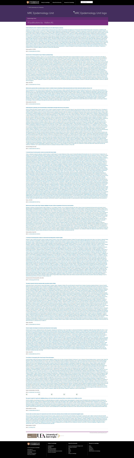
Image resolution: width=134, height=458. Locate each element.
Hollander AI (47, 132)
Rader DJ (81, 78)
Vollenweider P (29, 191)
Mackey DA (84, 183)
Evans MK (80, 63)
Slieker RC (32, 118)
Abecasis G (101, 139)
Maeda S (58, 68)
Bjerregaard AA (53, 114)
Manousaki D (90, 46)
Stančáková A (73, 70)
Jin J (28, 96)
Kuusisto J (61, 66)
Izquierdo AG (32, 90)
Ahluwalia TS (36, 61)
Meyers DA (89, 92)
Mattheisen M (90, 164)
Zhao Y (38, 31)
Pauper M (46, 120)
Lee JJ (88, 58)
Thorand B (97, 70)
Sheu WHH (103, 74)
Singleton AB (63, 189)
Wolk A (70, 41)
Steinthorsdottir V (79, 70)
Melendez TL (28, 165)
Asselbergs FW (35, 127)
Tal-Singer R (78, 90)
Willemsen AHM (34, 139)
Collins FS (57, 75)
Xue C (100, 109)
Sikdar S (31, 96)
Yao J (53, 58)
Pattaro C (80, 185)
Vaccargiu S (73, 122)
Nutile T (76, 32)
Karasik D (71, 37)
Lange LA (68, 66)
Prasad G (73, 69)
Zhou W (69, 110)
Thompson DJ (77, 29)
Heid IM (60, 128)
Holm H (39, 110)
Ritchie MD (85, 78)
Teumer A (83, 169)
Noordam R (72, 32)
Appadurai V (94, 155)
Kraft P (63, 42)
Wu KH (80, 109)
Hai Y (31, 59)
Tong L (78, 59)
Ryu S (93, 119)
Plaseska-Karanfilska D (48, 39)
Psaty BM (44, 74)
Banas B (32, 122)
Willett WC (91, 191)
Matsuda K (72, 68)
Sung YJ (98, 120)
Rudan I (95, 98)
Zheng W (77, 41)
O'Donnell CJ (81, 143)
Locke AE (31, 68)
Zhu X (47, 109)
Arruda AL (83, 56)
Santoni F (82, 29)
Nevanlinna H (75, 38)
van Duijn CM (56, 134)
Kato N (48, 76)
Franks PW (50, 137)
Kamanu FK (90, 65)
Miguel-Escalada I (29, 208)
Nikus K (101, 123)
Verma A (27, 118)
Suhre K (60, 95)
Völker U (104, 190)
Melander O (81, 68)
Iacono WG (93, 179)
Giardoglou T (85, 125)
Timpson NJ (36, 43)
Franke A (27, 128)
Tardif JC (81, 134)
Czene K (53, 34)
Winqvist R (66, 41)
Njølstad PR (72, 46)
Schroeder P (28, 58)
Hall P (76, 36)
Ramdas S (44, 109)
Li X (52, 120)
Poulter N (35, 138)
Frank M (82, 118)
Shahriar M (48, 70)
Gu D (37, 137)
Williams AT (63, 96)
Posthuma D (37, 186)
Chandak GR (51, 75)
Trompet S (65, 59)
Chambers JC (45, 79)
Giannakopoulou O (43, 124)
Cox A (46, 34)
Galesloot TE (95, 115)
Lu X (32, 130)
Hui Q (86, 109)
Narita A (31, 112)
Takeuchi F (63, 58)
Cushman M (30, 63)
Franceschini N (95, 31)
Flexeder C (62, 92)
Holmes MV (87, 140)
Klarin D (89, 109)
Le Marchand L (33, 183)
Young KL (46, 198)
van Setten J (57, 124)
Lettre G (84, 134)
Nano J (66, 58)
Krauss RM (36, 132)
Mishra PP (52, 165)
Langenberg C (63, 78)
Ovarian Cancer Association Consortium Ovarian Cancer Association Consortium (41, 44)
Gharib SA (58, 92)
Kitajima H (49, 207)
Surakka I (40, 109)
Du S (61, 63)
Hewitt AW (72, 127)
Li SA (104, 162)
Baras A (98, 140)
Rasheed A (81, 112)
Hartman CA (28, 179)
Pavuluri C (60, 90)
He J (78, 160)
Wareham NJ (57, 43)
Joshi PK (33, 32)
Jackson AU (79, 161)
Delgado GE (49, 118)
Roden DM (34, 188)
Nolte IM (79, 38)
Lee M (34, 96)
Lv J (46, 68)
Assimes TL (67, 144)
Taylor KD (93, 70)
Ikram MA (53, 65)
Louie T (35, 68)
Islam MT (61, 65)
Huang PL (72, 179)
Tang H (64, 124)
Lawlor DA (67, 42)
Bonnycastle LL (35, 156)
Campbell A (78, 31)
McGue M (43, 184)
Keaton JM (36, 66)
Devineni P (94, 157)
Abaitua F (92, 211)
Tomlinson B (28, 71)
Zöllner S (89, 78)
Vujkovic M (102, 79)
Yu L (75, 171)
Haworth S (32, 114)
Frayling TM (99, 63)
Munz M (61, 115)
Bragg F (41, 58)
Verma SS (66, 170)
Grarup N (39, 59)
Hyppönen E (88, 179)
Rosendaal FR (72, 39)
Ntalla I (31, 69)
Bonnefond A (89, 74)
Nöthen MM (44, 185)
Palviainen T (35, 97)
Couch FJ (43, 34)
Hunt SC (80, 179)
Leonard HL (74, 118)
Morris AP (27, 80)
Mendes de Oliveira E (50, 29)
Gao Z (28, 114)
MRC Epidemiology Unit (33, 7)
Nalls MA (105, 68)
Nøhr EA (75, 42)
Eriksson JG (90, 34)
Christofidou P (85, 117)
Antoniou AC (63, 33)
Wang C (100, 118)
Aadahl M (48, 114)
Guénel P (68, 36)
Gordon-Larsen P (62, 64)
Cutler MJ (67, 175)
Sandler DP (87, 39)
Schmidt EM (54, 113)
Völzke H (52, 43)
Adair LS (99, 60)
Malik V (64, 90)
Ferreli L (27, 36)
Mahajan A (78, 79)
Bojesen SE (99, 33)
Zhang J (52, 143)
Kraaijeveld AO (41, 127)
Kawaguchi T (31, 66)
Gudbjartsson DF (102, 29)
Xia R (40, 119)
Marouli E (72, 109)
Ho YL (59, 143)
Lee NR (78, 66)
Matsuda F (61, 74)
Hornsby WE (28, 161)
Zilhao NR (39, 118)
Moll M (71, 90)
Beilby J (91, 95)
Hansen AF (36, 93)
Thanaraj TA (69, 129)
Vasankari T (91, 97)
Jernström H (62, 37)
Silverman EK (35, 100)
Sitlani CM (93, 167)
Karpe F (51, 138)
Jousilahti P (85, 142)
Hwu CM (44, 65)
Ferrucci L (88, 176)
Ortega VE (85, 92)
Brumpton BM (74, 110)
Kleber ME (45, 118)
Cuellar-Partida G (57, 157)
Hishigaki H (66, 134)
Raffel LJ (81, 73)
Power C (42, 186)
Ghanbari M (37, 76)
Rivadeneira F (64, 196)
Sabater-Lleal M (97, 114)
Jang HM (69, 65)
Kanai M (66, 110)
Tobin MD (68, 100)
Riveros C (36, 167)
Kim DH (51, 66)
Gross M (67, 64)
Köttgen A (56, 76)
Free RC (67, 96)
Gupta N (103, 92)
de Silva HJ (42, 63)
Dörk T (78, 34)
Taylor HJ (42, 56)
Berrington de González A (86, 33)
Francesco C (81, 137)
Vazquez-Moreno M (59, 117)
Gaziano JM (87, 143)
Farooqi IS (36, 47)
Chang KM (64, 79)
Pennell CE (85, 42)
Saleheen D (90, 76)
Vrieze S (63, 155)
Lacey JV (88, 37)
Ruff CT (101, 78)
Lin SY (84, 123)
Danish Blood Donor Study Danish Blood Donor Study (95, 43)
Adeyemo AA (38, 123)
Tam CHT (101, 59)
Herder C (92, 64)
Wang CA (34, 33)
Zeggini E (32, 80)
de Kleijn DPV (99, 175)
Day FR (49, 47)
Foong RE (88, 96)
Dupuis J (44, 76)
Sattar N (38, 70)
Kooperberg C (78, 76)
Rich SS (98, 75)
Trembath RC (59, 142)
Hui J (85, 95)
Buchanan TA (60, 61)
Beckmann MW (78, 33)
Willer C (46, 93)
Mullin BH (81, 95)
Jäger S (56, 125)
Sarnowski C (51, 59)
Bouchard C (86, 127)
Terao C (44, 31)
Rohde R (93, 69)
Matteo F (28, 115)
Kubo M (102, 142)
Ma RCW (32, 75)
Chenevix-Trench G (30, 42)
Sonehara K (87, 56)
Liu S (83, 76)
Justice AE (103, 140)
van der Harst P (30, 135)
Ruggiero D (77, 39)
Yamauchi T (35, 79)
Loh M (98, 207)
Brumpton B (51, 98)
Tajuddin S (61, 211)
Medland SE (62, 32)
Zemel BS (74, 41)
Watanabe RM (60, 191)
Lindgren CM (97, 66)
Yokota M (67, 74)
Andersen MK (86, 155)
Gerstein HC (32, 64)
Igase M (84, 73)
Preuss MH (100, 56)
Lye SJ (80, 183)
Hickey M (93, 36)
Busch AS (67, 29)
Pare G (65, 75)
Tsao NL (104, 117)
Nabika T (60, 125)
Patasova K (95, 95)
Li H (28, 125)
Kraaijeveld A (75, 181)
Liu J (28, 68)
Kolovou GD (52, 181)
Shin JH (72, 124)
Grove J (47, 160)
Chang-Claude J (37, 34)
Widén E (61, 43)
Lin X (70, 134)
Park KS (83, 75)
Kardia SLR (71, 74)
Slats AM (77, 95)
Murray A (85, 46)
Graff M (59, 58)
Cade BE (70, 60)
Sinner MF (69, 189)
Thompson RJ (55, 90)
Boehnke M (93, 79)
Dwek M (86, 34)
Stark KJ (64, 128)
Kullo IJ (28, 112)
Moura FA (97, 68)
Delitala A (81, 157)
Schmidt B (86, 118)
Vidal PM (103, 183)
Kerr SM (29, 92)
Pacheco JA (93, 110)
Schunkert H (45, 137)
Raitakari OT (45, 97)
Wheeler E (86, 71)
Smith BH (58, 93)
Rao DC (99, 132)
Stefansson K (102, 46)
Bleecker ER (94, 92)
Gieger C (43, 42)
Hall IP (64, 100)
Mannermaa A (35, 38)
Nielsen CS (39, 185)
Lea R (93, 162)
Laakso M (52, 76)
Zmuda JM (32, 117)
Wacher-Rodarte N (79, 71)
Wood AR (105, 113)
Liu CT (65, 183)
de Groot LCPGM (87, 175)
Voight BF (106, 79)
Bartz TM (53, 92)
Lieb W (105, 127)
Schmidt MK (101, 39)
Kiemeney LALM (100, 135)
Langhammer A (41, 93)
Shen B (52, 70)
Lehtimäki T (40, 97)
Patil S (45, 69)
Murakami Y (32, 143)
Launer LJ (98, 37)
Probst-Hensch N (76, 98)
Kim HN (90, 119)
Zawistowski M (48, 73)
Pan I (91, 58)
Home (28, 7)
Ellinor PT (58, 176)
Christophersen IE (33, 175)
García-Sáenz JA (52, 36)
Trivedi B (48, 112)
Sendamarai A (75, 167)
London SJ (54, 100)
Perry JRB (54, 47)
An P (60, 60)
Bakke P (82, 90)
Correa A (57, 132)
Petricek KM (86, 29)
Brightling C (82, 97)
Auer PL (68, 33)
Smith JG (72, 189)
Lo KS (35, 118)
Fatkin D (74, 176)
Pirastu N (43, 96)
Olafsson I (43, 110)
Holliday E (101, 160)
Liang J (61, 124)
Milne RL (64, 38)
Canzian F (32, 34)
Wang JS (87, 123)
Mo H (89, 68)
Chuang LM (39, 138)
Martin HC (40, 112)
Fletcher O (31, 36)
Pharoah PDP (61, 46)
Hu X (81, 92)
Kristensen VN (83, 37)
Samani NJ (64, 130)
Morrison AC (86, 98)
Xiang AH (63, 60)
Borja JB (47, 174)
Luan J (46, 32)
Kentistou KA (28, 29)
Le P (42, 118)
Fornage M (72, 133)
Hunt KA (44, 112)
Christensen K (76, 135)
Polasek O (85, 32)
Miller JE (65, 112)
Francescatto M (69, 159)
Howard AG (102, 64)
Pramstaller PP (66, 135)
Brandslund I (55, 61)
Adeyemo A (103, 60)
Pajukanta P (72, 130)
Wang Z (97, 109)
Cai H (72, 156)
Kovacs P (81, 125)
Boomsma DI (102, 41)
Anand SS (41, 61)
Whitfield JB (69, 140)
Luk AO (41, 68)
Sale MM (69, 75)
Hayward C (57, 42)
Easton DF (68, 46)
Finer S (27, 79)
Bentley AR (28, 123)
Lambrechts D (92, 37)
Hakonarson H (85, 36)
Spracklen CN (83, 79)
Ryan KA (56, 167)
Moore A (53, 155)
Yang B (71, 115)
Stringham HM (76, 119)
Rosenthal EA (98, 110)
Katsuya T (105, 65)
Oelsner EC (100, 91)
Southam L (38, 56)
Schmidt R (50, 129)
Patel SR (41, 69)
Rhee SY (53, 128)
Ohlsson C (32, 128)
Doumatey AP (56, 63)
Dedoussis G (47, 63)
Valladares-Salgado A (56, 71)
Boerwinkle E (97, 41)
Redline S (91, 73)
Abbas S (73, 140)
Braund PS (73, 125)
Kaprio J (49, 97)
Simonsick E (50, 134)
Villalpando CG (63, 133)
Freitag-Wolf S (66, 123)
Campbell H (52, 125)
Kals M (38, 58)
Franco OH (95, 63)
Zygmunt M (44, 33)
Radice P (63, 39)
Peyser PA (76, 74)
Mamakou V (62, 68)
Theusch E (55, 120)
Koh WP (59, 76)
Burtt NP (57, 133)
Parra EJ (97, 58)
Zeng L (64, 115)
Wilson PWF (92, 143)
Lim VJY (97, 59)
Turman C (54, 41)
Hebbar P (54, 122)
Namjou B (72, 142)
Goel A (92, 114)
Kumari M (102, 134)
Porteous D (54, 93)
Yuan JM (39, 73)
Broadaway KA (78, 60)
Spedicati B (28, 41)
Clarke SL (51, 109)
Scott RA (81, 58)
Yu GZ (52, 207)
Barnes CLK (72, 33)
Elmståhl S (62, 176)
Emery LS (72, 63)
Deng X (90, 157)
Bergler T (85, 172)
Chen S (101, 120)
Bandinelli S (92, 41)
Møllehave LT (56, 115)
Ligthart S (93, 66)
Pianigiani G (41, 39)
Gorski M (44, 160)
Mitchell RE (40, 114)
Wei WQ (64, 142)
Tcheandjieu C (70, 169)
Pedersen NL (79, 42)
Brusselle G (83, 91)
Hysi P (99, 95)
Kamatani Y (38, 32)
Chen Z (32, 47)
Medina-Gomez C (90, 113)
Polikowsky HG (63, 69)
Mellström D (36, 128)
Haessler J (52, 112)
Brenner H (104, 33)
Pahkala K (32, 129)
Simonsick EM (51, 189)
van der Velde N (85, 190)
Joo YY (104, 59)
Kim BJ (29, 78)
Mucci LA (87, 184)
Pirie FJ (58, 69)
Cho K (77, 143)
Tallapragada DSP (55, 169)
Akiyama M (55, 110)
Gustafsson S (63, 113)
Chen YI (95, 75)
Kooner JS (74, 76)
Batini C (50, 90)
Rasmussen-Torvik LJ (79, 69)
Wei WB (86, 120)
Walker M (29, 133)
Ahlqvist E (48, 78)
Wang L (84, 170)
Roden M (90, 69)
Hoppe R (102, 36)
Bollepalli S (74, 120)
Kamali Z (88, 60)
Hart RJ (89, 36)
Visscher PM (98, 198)
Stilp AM (84, 70)
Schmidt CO (96, 39)
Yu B (77, 93)
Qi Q (56, 186)
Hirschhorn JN (102, 143)
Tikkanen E (49, 41)
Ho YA (94, 160)
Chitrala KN (100, 122)
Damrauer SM (97, 134)
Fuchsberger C (42, 117)
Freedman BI (104, 63)
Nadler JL (101, 68)
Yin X (46, 56)
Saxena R (66, 167)
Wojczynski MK (70, 117)
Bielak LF (105, 58)
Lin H (30, 164)
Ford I (91, 63)
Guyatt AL (47, 90)
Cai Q (49, 124)
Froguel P (94, 74)
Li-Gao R (89, 66)
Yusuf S (43, 73)
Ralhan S (70, 186)
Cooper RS (51, 175)
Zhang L (52, 73)
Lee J (27, 78)
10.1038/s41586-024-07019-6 (34, 84)
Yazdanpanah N (65, 31)
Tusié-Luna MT (61, 190)
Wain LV (61, 100)
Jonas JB (80, 65)
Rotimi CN (52, 74)
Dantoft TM (48, 138)
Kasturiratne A (100, 65)
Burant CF (65, 61)
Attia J (92, 132)
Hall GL (71, 97)
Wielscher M (41, 92)
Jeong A (49, 92)
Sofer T (43, 59)
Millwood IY (59, 38)
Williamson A (83, 60)
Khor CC (43, 66)
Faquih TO (68, 95)
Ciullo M (56, 130)
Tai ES (41, 76)
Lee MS (75, 66)
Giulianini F (57, 112)
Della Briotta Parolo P (37, 208)
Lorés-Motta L (41, 120)
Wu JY (107, 74)
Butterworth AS (70, 61)
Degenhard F (71, 157)
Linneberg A (103, 66)
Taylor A (96, 96)
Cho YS (94, 73)
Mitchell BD (67, 184)
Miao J (68, 154)
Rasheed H (79, 110)
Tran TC (32, 71)
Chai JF (101, 58)
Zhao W (92, 112)
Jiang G (76, 65)
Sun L (46, 169)
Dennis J (66, 34)
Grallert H (64, 36)
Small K (105, 39)
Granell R (64, 95)
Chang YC (105, 156)
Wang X (70, 96)
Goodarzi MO (53, 78)
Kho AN (40, 66)
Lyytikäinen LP (96, 123)
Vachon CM (58, 41)
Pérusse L (81, 127)
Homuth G (65, 98)
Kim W (74, 90)
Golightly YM (77, 132)
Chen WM (82, 59)
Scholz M (90, 115)
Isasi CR (105, 179)
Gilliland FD (79, 96)
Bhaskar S (103, 155)
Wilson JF (65, 43)
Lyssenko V (54, 68)
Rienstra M (103, 186)
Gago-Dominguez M (38, 36)
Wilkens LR (81, 191)
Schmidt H (54, 129)
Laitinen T (96, 97)
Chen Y (55, 143)
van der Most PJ (79, 122)
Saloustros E (82, 39)
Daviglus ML (73, 93)
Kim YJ (56, 58)
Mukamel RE (81, 154)
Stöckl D (27, 43)
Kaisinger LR (33, 29)
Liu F (104, 120)
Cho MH (58, 100)
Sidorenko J (41, 154)
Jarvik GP (68, 142)
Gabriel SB (99, 92)
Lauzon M (88, 162)
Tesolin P (79, 169)
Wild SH (44, 125)
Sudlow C (31, 43)
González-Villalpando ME (54, 64)
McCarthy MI (40, 38)
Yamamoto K (30, 73)
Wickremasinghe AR (92, 71)
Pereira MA (51, 69)
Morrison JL (75, 96)
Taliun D (94, 58)
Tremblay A (46, 190)
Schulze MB (86, 129)
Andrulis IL (53, 33)
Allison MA (78, 155)
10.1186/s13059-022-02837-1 (34, 148)
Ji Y (106, 154)
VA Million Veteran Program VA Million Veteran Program (68, 73)
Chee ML (88, 61)
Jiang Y (60, 154)
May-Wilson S (38, 96)
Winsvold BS (38, 171)
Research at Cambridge (69, 2)
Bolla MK (53, 31)
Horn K (105, 160)
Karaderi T (28, 155)
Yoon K (34, 73)
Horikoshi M (28, 47)
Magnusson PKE (29, 38)
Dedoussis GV (29, 176)
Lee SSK (95, 56)
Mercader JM (88, 79)
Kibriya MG (48, 66)
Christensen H (48, 117)
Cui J (91, 60)
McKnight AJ (102, 133)
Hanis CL (29, 74)
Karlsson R (42, 32)
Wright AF (106, 191)
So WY (69, 70)
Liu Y (64, 74)
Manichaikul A (94, 91)
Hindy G (85, 112)
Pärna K (49, 166)
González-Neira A (59, 36)
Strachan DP (40, 100)
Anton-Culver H (58, 33)
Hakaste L (80, 64)
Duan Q (63, 63)
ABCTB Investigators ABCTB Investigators (52, 37)
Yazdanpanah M (58, 31)
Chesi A (31, 157)
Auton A (61, 198)
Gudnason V (51, 42)
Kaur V (27, 66)
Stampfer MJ (86, 189)
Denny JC (31, 79)
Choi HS (67, 60)
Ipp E (88, 73)
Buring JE (28, 34)
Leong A (81, 66)
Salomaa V (100, 97)
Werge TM (73, 191)
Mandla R (53, 56)
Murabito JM (81, 46)
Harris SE (92, 96)
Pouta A (54, 39)
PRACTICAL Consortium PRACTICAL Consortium (76, 195)
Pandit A (58, 113)
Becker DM (56, 74)
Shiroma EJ (36, 189)
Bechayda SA (94, 130)
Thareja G (90, 93)
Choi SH (35, 157)
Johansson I (91, 161)
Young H (67, 171)
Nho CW (92, 165)
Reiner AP (86, 69)
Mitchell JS (37, 117)
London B (73, 183)
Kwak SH (69, 59)
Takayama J (36, 112)
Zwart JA (69, 193)
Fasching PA (95, 34)
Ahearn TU (48, 33)
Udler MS (50, 71)
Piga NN (97, 90)
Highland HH (102, 154)
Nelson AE (72, 132)
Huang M (29, 65)
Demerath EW (62, 34)
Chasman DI (83, 31)
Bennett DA (105, 129)
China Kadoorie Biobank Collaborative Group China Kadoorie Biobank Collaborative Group (53, 91)
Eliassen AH (53, 176)
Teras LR (45, 41)
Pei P (48, 69)
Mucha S (70, 165)
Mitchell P (68, 127)
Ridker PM (90, 42)
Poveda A (75, 115)
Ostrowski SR (104, 38)
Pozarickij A (59, 39)
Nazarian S (100, 184)
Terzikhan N (68, 124)
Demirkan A (69, 118)
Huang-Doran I (96, 29)
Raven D (27, 167)
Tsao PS (60, 79)
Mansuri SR (67, 68)
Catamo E (90, 156)
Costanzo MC (50, 133)
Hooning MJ (98, 36)
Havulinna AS (84, 110)
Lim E (79, 93)
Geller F (96, 159)
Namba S (92, 56)
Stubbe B (78, 92)
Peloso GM (72, 144)
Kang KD (67, 180)
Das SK (38, 63)
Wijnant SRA (73, 91)
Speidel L (60, 207)
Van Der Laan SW (94, 122)
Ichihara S (49, 65)
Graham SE (32, 109)
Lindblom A (105, 37)
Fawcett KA (87, 90)
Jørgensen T (85, 65)
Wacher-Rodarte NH (40, 191)
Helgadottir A (28, 110)
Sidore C (89, 167)
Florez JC (77, 78)
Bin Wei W (96, 170)
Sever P (31, 138)
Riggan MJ (49, 31)
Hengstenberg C (53, 179)
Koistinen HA (34, 133)
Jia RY (41, 31)
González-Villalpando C (44, 64)
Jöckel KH (28, 134)
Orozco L (38, 69)
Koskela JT (103, 95)
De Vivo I (74, 34)
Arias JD (71, 154)
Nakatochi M (74, 58)
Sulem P (76, 46)
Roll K (97, 69)
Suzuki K (27, 56)
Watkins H (99, 137)
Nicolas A (40, 60)
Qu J (63, 134)
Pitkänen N (85, 122)
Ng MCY (50, 79)
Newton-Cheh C (33, 185)
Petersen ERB (47, 123)
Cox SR (63, 97)
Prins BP (36, 60)
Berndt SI (78, 198)
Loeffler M (28, 137)
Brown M (40, 130)
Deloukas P (59, 144)
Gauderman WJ (77, 97)
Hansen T (95, 76)
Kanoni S (70, 56)
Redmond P (100, 96)
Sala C (96, 32)
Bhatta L (49, 93)
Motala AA (77, 75)
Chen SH (95, 61)
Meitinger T (46, 38)
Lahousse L (78, 91)
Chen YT (99, 61)
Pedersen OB (32, 39)
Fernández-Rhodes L (102, 34)
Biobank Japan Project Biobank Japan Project (95, 44)
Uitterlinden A (45, 43)
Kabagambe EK (66, 211)
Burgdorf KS (64, 156)
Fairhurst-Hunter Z (42, 159)
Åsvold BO (98, 142)
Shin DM (57, 70)
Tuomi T (47, 75)
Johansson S (45, 47)
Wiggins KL (33, 171)
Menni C (49, 38)
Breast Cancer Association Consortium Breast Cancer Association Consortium (71, 44)
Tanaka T (103, 32)
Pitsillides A (96, 113)
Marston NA (97, 78)
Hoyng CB (68, 179)
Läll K (65, 66)
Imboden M (46, 92)
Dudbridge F (29, 100)
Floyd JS (88, 63)
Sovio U (101, 42)
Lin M (65, 122)
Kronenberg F (56, 66)
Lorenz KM (49, 56)
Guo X (46, 58)
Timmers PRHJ (57, 96)
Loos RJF (73, 78)
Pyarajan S (86, 166)
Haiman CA (73, 36)
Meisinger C (67, 32)
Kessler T (88, 180)
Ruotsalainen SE (50, 167)
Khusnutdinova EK (76, 37)
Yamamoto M (49, 142)
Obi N (87, 38)
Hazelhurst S (44, 140)
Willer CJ (63, 144)
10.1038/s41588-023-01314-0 (34, 104)
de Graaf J (105, 135)
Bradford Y (61, 112)
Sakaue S (59, 110)
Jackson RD (76, 124)
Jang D (54, 133)
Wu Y (45, 171)
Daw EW (67, 157)
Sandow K (28, 70)
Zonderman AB (39, 74)
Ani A (91, 155)
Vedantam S (59, 109)
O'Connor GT (85, 93)
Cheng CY (33, 76)
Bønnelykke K (32, 174)
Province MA (102, 73)
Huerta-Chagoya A (59, 56)
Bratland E (28, 31)
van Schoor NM (97, 190)
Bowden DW (63, 76)
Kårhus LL (89, 114)
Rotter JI (97, 79)
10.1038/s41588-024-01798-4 (34, 51)
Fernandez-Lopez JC (53, 119)
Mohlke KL (58, 78)
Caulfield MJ (44, 130)
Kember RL (59, 162)
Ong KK (57, 47)
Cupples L (40, 139)
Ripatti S (80, 135)
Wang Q (62, 41)
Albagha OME (95, 93)
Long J (72, 59)
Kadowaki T (40, 79)
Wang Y (36, 109)
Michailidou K (54, 38)
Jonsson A (100, 161)
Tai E (75, 133)
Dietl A (97, 157)
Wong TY (35, 75)
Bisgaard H (98, 172)
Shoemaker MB (42, 189)
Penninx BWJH (95, 185)
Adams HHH (38, 172)
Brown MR (36, 92)
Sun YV (37, 144)
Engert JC (85, 74)
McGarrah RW (37, 184)
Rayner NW (74, 56)
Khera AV (63, 137)
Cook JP (85, 58)
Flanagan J (87, 211)
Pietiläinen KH (59, 97)
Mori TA (102, 127)
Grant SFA (47, 42)
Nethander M (60, 123)
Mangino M (58, 32)
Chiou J (104, 207)
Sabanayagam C (102, 69)
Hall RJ (43, 90)
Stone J (36, 41)
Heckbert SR (43, 179)
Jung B (98, 129)
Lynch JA (49, 68)
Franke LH (100, 31)
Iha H (60, 118)
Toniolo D (40, 43)
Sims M (55, 189)
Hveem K (94, 142)
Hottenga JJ (29, 37)
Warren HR (74, 114)
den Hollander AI (36, 176)
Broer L (74, 31)
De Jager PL (28, 130)
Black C (91, 140)
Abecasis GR (65, 198)
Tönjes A (90, 127)
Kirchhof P (34, 181)
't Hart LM (99, 189)
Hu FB (33, 37)
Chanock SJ (92, 174)
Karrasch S (67, 92)
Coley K (93, 90)
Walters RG (60, 29)
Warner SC (79, 120)
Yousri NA (36, 114)
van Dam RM (63, 71)
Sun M (75, 59)
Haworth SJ (75, 160)
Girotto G (104, 31)
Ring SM (92, 32)
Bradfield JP (70, 31)
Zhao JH (32, 93)
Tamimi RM (41, 41)
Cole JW (42, 175)
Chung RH (39, 157)
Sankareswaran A (33, 70)
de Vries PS (34, 140)
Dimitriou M (101, 157)
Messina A (56, 29)
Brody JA (51, 60)
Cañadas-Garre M (95, 118)
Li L (64, 46)
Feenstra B (79, 176)
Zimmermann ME (69, 128)
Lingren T (103, 110)
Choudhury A (29, 113)
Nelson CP (48, 125)
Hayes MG (28, 75)
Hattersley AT (88, 64)
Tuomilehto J (40, 71)
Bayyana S (71, 119)
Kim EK (103, 125)
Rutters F (50, 188)
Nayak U (27, 69)
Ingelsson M (57, 65)
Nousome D (60, 59)
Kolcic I (60, 42)
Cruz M (92, 75)
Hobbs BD (68, 90)
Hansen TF (65, 160)
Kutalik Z (77, 137)
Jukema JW (88, 75)
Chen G (47, 60)
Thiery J (99, 124)
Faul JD (88, 112)
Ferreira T (98, 154)
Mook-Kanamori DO (41, 75)
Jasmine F (73, 65)
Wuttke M (46, 59)
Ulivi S (49, 43)
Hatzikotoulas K (33, 56)
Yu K (51, 113)
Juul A (94, 46)
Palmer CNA (68, 76)
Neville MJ (55, 138)
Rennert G (67, 39)
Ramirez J (79, 114)
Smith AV (99, 32)
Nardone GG (37, 122)
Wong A (27, 119)
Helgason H (72, 29)
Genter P (27, 64)
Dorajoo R (28, 120)
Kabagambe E (56, 60)
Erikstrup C (98, 46)
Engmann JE (36, 159)
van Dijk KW (82, 41)
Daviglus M (57, 140)
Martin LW (85, 124)
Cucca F (36, 42)
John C (90, 90)
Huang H (103, 112)
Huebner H (37, 37)
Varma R (74, 71)
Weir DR (95, 112)
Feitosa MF (65, 117)
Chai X (96, 156)
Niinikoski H (69, 125)
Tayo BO (65, 169)
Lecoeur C (37, 211)
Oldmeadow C (85, 119)
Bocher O (79, 56)
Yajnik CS (33, 193)
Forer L (87, 115)
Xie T (54, 171)
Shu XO (80, 75)
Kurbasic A (79, 115)
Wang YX (48, 74)
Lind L (98, 73)
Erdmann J (40, 137)
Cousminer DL (89, 31)
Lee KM (71, 66)
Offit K (94, 38)
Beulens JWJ (46, 127)
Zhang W (50, 58)
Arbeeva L (103, 119)
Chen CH (28, 60)
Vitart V (30, 33)
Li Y (86, 66)
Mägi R (54, 32)
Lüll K (34, 155)
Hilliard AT (93, 109)
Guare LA (71, 64)
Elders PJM (92, 134)
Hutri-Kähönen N (32, 119)
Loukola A (69, 120)
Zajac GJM (77, 109)
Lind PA (101, 37)
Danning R (63, 157)
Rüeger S (57, 155)
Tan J (74, 60)
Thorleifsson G (35, 59)
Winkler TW (64, 109)
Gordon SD (40, 160)
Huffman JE (53, 161)
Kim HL (89, 132)
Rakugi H (95, 166)
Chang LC (84, 61)
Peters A (36, 39)
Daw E (28, 117)
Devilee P (70, 34)
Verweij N (90, 117)
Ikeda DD (57, 118)
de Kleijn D (94, 125)
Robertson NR (89, 207)
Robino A (93, 42)
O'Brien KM (91, 38)
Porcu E (89, 32)
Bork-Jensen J (49, 61)
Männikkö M (68, 137)
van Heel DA (105, 78)
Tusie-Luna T (45, 71)
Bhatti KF (55, 109)
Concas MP (81, 32)
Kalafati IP (28, 162)
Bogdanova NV (94, 33)
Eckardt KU (67, 63)
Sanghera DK (76, 188)
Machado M (49, 155)
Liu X (64, 29)
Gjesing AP (33, 160)
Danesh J (34, 63)
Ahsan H (72, 75)
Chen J (92, 61)
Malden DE (37, 155)
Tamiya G (44, 142)
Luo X (44, 68)
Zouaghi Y (91, 29)
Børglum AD (43, 174)
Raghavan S (64, 154)
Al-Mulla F (64, 125)
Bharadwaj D (61, 75)
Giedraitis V (37, 64)
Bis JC (102, 124)
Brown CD (50, 144)
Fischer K (84, 63)
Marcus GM (99, 183)
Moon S (78, 58)
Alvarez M (82, 155)
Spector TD (106, 42)
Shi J (55, 70)
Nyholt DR (84, 38)
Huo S (54, 118)
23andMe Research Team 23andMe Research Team (81, 193)
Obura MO (52, 124)
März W (72, 134)
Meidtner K (42, 122)
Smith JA (66, 70)
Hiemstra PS (73, 95)
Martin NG (71, 42)
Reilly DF (98, 133)
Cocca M (43, 157)
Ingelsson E (33, 74)
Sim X (53, 79)
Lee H (43, 128)
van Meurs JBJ (45, 139)
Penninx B (86, 132)
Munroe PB (49, 130)
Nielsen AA (52, 123)
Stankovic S (39, 29)
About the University (57, 2)
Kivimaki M (39, 181)
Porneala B (69, 69)
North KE (86, 76)
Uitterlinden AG (88, 91)
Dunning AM (81, 34)
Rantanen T (54, 97)
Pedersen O (99, 76)
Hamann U (80, 36)
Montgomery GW (69, 38)
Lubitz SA (77, 183)
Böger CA (94, 129)
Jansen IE (87, 161)
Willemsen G (39, 33)
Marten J (78, 118)
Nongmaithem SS (87, 59)
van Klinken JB (69, 71)
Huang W (32, 65)
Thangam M (95, 60)
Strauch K (89, 70)
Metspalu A (86, 68)
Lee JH (98, 98)
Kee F (106, 133)
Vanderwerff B (33, 58)
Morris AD (93, 68)
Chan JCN (80, 61)
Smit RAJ (101, 167)
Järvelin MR (29, 32)
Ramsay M (49, 140)
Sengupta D (34, 113)
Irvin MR (81, 119)
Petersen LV (63, 166)
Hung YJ (36, 65)
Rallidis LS (55, 127)
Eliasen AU (56, 154)
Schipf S (91, 39)
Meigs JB (73, 79)
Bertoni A (45, 61)
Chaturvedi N (89, 133)
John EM (66, 37)
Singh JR (59, 189)
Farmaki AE (58, 122)
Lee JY (42, 123)
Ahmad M (90, 210)
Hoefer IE (103, 128)
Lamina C (83, 115)
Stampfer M (33, 41)
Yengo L (27, 154)
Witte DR (102, 71)
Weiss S (61, 98)
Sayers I (101, 98)
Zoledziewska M (29, 172)
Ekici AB (31, 159)
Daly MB (57, 34)
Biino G (45, 129)
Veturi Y (89, 110)
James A (87, 95)
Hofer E (62, 122)
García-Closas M (45, 36)
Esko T (39, 42)
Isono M (65, 65)
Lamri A (69, 58)
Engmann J (100, 117)
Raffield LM (32, 60)
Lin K (31, 31)
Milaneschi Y (39, 165)
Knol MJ (79, 162)
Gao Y (90, 159)
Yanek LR (44, 60)
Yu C (37, 73)
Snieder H (98, 42)
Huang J (68, 115)
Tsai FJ (36, 71)
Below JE (56, 79)
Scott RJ (95, 132)
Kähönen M (77, 127)
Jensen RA (56, 211)
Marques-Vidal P (38, 115)
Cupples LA (62, 175)
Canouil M (76, 61)
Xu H (82, 93)
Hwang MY (41, 65)
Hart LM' (88, 134)
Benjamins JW (95, 117)
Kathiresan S (28, 144)
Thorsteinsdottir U (102, 70)
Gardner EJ (35, 31)
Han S (84, 64)
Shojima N (62, 70)
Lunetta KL (50, 32)
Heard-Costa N (82, 160)
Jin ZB (60, 134)
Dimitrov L (52, 63)
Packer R (40, 90)
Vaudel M (43, 29)
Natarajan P (54, 144)
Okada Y (34, 69)
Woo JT (57, 128)
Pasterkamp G (98, 128)
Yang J (63, 118)
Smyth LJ (90, 118)
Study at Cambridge (45, 2)
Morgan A (66, 165)
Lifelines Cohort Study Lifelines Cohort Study (76, 43)
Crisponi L (50, 34)
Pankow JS (81, 74)
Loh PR (50, 198)
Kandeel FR (95, 65)
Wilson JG (98, 74)
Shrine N (27, 90)
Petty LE (104, 56)
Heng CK (68, 132)
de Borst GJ (99, 125)
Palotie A (27, 39)
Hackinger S (75, 64)
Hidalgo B (38, 124)
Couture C (91, 123)
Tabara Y (27, 59)
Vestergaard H (32, 124)
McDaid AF (32, 115)
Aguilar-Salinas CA (29, 61)
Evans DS (76, 63)
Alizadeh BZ (87, 41)
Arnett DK (103, 132)
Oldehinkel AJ (98, 38)
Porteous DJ (32, 186)
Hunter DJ (41, 37)
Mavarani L (95, 164)
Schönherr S (43, 70)
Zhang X (84, 171)
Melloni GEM (65, 56)
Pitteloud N (40, 47)
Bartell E (45, 154)
